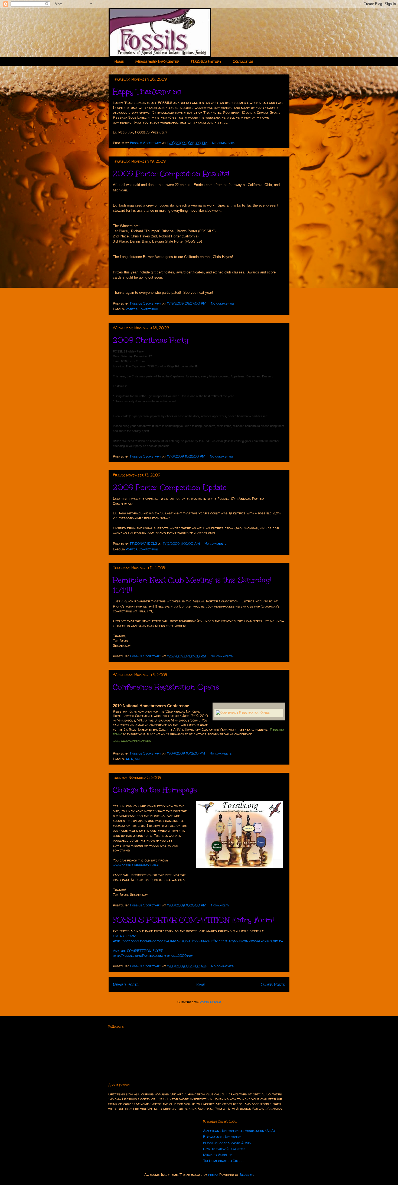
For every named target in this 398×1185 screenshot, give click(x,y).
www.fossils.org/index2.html (136, 865)
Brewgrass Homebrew (222, 1136)
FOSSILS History (206, 61)
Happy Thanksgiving (147, 91)
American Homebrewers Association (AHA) (239, 1130)
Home (119, 61)
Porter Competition (142, 308)
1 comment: (220, 905)
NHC (138, 758)
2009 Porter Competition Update (169, 487)
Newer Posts (126, 984)
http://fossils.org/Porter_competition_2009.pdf (153, 955)
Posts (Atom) (210, 1002)
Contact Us (243, 61)
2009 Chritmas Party (150, 340)
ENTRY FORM (124, 935)
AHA (129, 758)
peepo (213, 1174)
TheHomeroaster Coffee (223, 1160)
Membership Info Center (157, 61)
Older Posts (273, 984)
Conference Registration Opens (166, 687)
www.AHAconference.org (132, 741)
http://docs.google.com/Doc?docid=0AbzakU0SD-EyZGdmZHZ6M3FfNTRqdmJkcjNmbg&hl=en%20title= (198, 940)
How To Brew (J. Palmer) (223, 1148)
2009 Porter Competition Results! (171, 173)
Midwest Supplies (217, 1154)
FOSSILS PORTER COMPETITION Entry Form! (193, 920)
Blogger (246, 1174)
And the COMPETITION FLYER (138, 950)
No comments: (224, 142)
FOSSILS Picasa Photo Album (227, 1142)
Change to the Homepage (155, 790)
